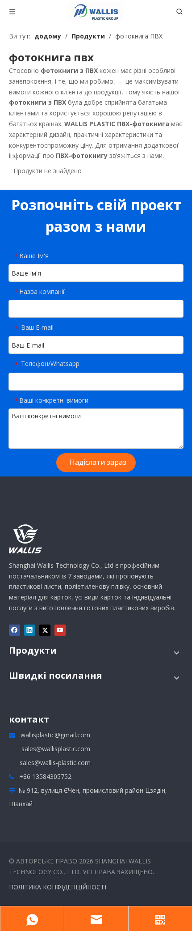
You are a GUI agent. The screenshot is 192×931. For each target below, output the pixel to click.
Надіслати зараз (98, 462)
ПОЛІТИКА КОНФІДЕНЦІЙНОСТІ (57, 887)
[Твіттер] (44, 630)
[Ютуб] (60, 630)
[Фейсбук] (14, 630)
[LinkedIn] (29, 630)
